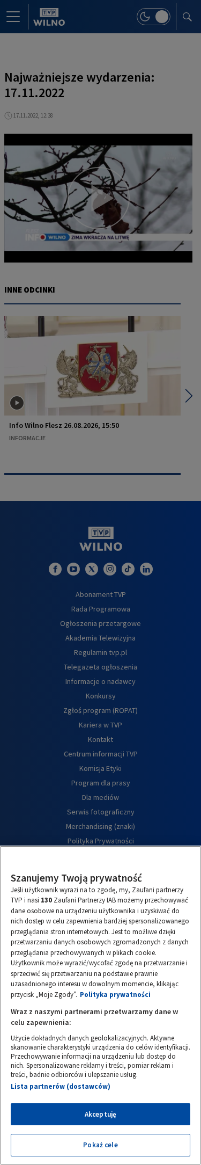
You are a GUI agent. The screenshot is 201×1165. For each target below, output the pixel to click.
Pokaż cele (100, 1144)
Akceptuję (100, 1114)
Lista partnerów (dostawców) (60, 1086)
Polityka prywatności (115, 994)
